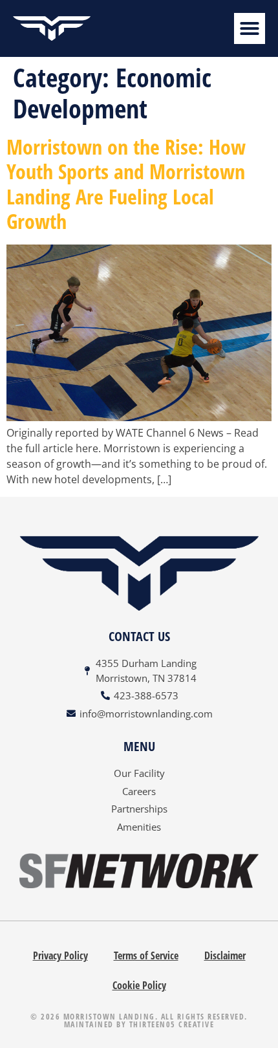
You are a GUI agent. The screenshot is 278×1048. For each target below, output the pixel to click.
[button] (249, 28)
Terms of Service (146, 955)
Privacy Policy (60, 955)
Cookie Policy (139, 985)
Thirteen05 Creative (172, 1024)
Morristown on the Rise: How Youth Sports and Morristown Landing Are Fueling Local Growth (126, 184)
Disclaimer (225, 955)
